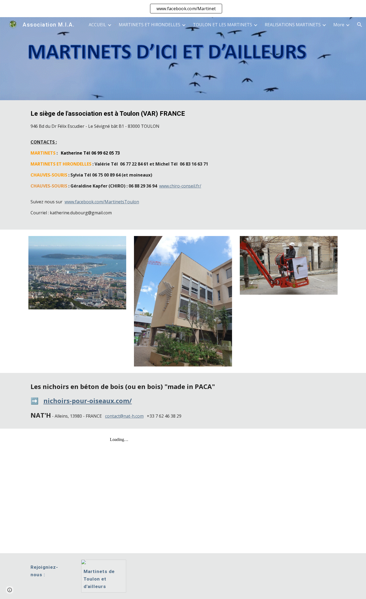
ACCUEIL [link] (97, 25)
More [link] (338, 25)
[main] (183, 165)
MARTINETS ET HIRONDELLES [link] (149, 25)
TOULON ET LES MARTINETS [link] (222, 25)
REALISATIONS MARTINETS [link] (293, 25)
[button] (359, 24)
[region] (183, 8)
